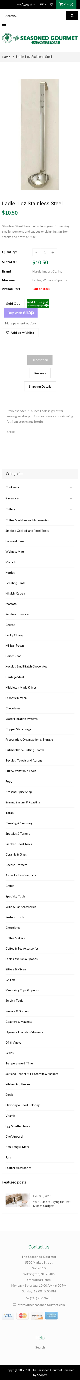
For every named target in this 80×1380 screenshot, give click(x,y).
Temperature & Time (19, 1063)
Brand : (7, 271)
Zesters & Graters (17, 1011)
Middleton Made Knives (21, 687)
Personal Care (15, 541)
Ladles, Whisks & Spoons (22, 959)
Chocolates (13, 708)
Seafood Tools (15, 917)
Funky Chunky (15, 635)
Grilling (10, 980)
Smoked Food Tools (19, 844)
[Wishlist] (51, 4)
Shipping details (40, 386)
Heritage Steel (15, 677)
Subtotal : (9, 262)
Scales (10, 1053)
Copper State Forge (18, 729)
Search (40, 1347)
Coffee (10, 885)
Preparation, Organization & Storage (29, 739)
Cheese (10, 624)
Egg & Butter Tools (18, 1126)
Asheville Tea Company (21, 875)
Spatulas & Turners (18, 833)
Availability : (11, 289)
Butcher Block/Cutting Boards (25, 750)
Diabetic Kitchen (16, 698)
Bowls (9, 1094)
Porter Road (14, 656)
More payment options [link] (21, 323)
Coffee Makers (15, 938)
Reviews (40, 373)
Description (40, 360)
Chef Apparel (14, 1136)
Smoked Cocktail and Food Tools (27, 530)
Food (9, 781)
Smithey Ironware (17, 614)
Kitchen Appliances (18, 1084)
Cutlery (10, 509)
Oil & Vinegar (14, 1042)
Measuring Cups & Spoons (23, 990)
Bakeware (12, 498)
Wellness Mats (15, 551)
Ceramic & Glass (16, 854)
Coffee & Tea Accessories (22, 948)
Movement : (11, 280)
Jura (8, 1157)
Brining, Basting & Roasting (23, 802)
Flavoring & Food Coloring (23, 1105)
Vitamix (11, 1115)
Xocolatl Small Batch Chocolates (26, 666)
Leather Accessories (18, 1168)
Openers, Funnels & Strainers (24, 1032)
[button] (38, 303)
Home (6, 57)
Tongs (10, 813)
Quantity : (9, 252)
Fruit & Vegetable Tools (21, 771)
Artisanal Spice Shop (19, 792)
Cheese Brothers (16, 865)
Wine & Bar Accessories (21, 907)
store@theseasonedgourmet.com (41, 1305)
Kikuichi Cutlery (16, 593)
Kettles (10, 572)
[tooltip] (46, 305)
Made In (11, 562)
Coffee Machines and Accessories (27, 520)
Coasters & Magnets (19, 1021)
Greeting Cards (15, 583)
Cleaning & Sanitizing (19, 823)
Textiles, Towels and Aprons (24, 760)
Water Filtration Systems (22, 718)
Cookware (12, 487)
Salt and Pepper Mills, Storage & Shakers (32, 1074)
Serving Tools (14, 1000)
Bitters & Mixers (16, 969)
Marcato (11, 604)
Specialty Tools (15, 896)
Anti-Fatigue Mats (17, 1147)
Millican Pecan (15, 645)
